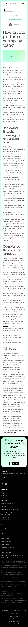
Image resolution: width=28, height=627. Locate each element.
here (15, 432)
